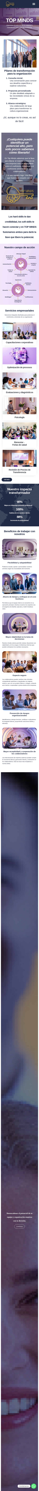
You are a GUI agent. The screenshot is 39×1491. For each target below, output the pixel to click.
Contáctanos (19, 1226)
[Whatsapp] (33, 1486)
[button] (34, 4)
